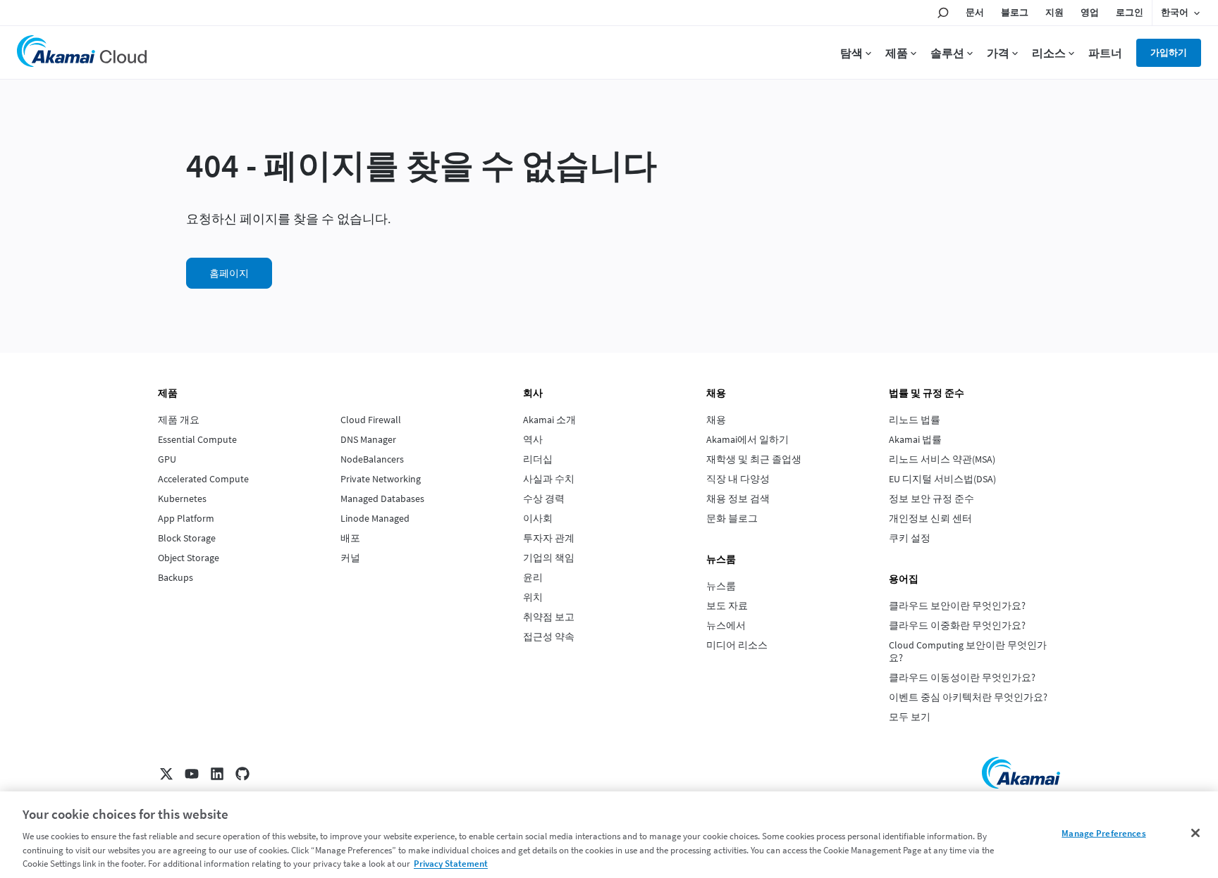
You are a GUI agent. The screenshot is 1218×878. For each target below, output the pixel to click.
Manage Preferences (1103, 833)
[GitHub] (242, 773)
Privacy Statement (451, 864)
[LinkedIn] (217, 773)
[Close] (1195, 832)
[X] (166, 773)
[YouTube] (191, 773)
